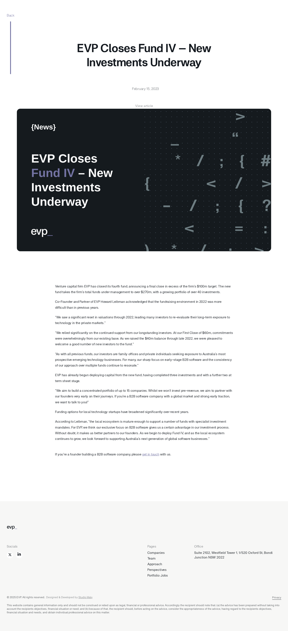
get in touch (150, 454)
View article (144, 106)
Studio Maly (85, 597)
